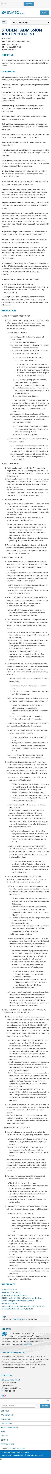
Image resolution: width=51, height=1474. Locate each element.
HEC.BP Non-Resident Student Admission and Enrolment (22, 1298)
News (3, 1432)
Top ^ (48, 1400)
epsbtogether (7, 1444)
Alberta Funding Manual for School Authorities (18, 1301)
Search (4, 1440)
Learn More (27, 1344)
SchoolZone (14, 1448)
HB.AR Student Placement (11, 1293)
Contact (4, 1436)
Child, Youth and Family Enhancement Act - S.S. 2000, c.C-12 (23, 1306)
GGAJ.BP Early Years (9, 1290)
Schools (5, 1411)
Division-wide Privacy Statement (13, 1455)
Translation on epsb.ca (35, 1455)
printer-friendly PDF (19, 1320)
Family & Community (9, 1427)
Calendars (6, 1419)
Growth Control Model (9, 1303)
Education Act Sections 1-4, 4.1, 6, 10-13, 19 (17, 1309)
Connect (23, 1448)
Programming (7, 1415)
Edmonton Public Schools (13, 12)
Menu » (45, 13)
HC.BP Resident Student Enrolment (14, 1295)
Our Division (6, 1423)
